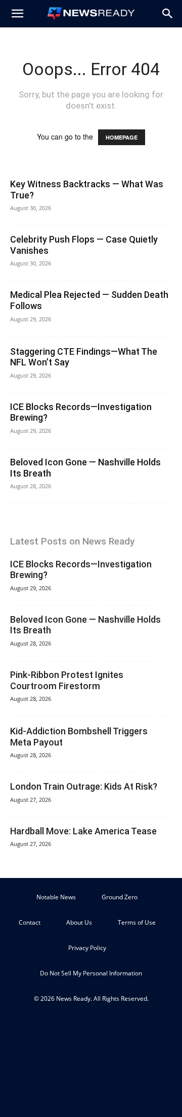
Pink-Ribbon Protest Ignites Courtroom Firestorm (66, 680)
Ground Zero (120, 897)
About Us (79, 922)
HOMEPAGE (122, 137)
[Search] (168, 13)
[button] (17, 13)
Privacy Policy (87, 947)
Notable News (56, 897)
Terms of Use (137, 922)
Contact (29, 922)
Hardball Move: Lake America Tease (83, 831)
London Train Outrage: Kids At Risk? (83, 786)
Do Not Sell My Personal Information (91, 973)
